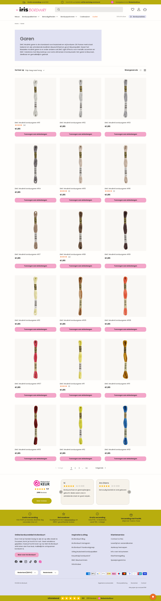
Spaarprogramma (118, 560)
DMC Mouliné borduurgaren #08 (73, 254)
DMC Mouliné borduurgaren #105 (73, 320)
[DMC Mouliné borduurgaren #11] (80, 359)
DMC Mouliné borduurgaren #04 (28, 188)
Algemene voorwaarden (105, 583)
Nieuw (17, 16)
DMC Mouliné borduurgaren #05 (73, 188)
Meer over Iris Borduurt (27, 555)
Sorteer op (19, 70)
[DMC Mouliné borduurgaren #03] (125, 98)
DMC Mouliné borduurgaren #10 (27, 320)
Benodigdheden (48, 16)
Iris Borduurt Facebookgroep (83, 547)
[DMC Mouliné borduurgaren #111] (125, 359)
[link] (59, 468)
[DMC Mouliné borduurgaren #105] (80, 296)
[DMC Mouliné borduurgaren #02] (80, 98)
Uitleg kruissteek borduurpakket (84, 551)
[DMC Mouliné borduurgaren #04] (35, 164)
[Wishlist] (132, 9)
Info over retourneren (119, 551)
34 (86, 468)
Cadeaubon (85, 16)
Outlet (95, 16)
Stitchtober (121, 16)
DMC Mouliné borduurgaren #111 (117, 383)
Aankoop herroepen (119, 547)
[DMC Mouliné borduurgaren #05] (80, 164)
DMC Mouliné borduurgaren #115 (28, 449)
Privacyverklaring (122, 583)
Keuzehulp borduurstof (81, 556)
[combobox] (89, 9)
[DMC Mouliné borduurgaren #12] (80, 425)
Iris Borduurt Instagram (81, 543)
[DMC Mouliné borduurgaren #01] (35, 98)
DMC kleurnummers (79, 560)
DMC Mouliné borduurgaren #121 (117, 449)
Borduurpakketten (29, 16)
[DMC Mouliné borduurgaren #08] (80, 230)
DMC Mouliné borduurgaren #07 (28, 254)
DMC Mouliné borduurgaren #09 (117, 254)
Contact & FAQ (117, 539)
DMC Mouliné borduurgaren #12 (72, 449)
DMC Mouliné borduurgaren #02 (72, 122)
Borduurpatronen (68, 16)
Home (16, 23)
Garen (22, 23)
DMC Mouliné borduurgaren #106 (118, 320)
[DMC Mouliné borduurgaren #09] (125, 230)
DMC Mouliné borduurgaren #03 (117, 122)
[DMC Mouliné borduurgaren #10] (35, 296)
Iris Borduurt (23, 583)
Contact (143, 583)
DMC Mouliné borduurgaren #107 (28, 383)
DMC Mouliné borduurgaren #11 (72, 383)
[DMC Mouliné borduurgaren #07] (35, 230)
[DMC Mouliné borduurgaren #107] (35, 359)
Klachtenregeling (118, 556)
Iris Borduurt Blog (78, 539)
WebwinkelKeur (69, 520)
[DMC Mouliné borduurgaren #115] (35, 425)
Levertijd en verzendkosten (122, 543)
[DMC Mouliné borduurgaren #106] (125, 296)
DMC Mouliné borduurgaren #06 (117, 188)
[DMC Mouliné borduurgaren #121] (125, 425)
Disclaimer (134, 583)
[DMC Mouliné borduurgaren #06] (125, 164)
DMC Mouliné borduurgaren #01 (27, 122)
